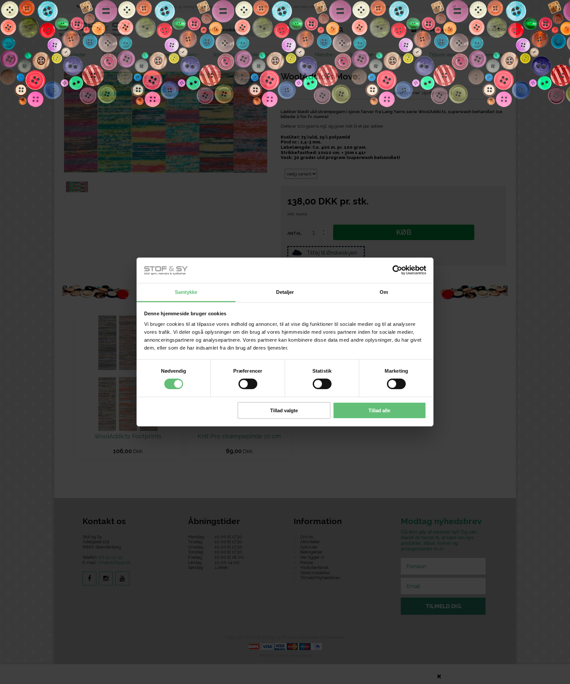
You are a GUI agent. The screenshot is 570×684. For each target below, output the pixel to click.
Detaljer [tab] (285, 292)
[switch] (247, 384)
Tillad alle (379, 410)
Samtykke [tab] (186, 292)
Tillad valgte (284, 410)
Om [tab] (384, 292)
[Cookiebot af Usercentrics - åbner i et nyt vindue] (397, 270)
